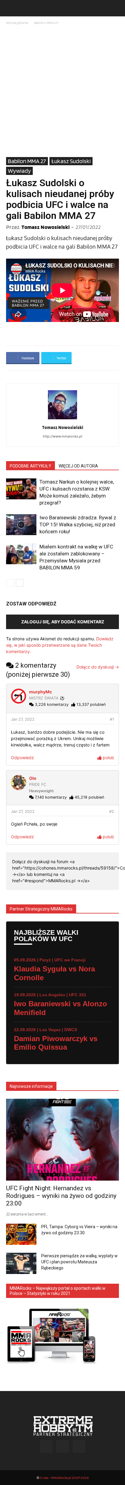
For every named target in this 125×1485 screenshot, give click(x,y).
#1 (112, 719)
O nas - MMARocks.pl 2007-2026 (64, 1477)
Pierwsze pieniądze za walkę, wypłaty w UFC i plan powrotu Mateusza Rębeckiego (79, 1261)
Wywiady (19, 170)
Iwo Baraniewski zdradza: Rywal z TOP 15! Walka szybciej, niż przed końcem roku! (77, 525)
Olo (32, 778)
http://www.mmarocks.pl (62, 436)
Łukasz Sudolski (71, 161)
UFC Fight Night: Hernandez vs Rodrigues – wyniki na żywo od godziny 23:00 (61, 1196)
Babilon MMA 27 (46, 22)
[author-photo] (62, 419)
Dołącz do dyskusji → (97, 666)
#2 (111, 811)
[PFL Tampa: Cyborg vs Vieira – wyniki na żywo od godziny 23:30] (21, 1234)
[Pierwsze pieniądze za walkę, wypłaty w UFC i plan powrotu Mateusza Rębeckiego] (21, 1263)
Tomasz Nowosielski (45, 227)
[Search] (116, 8)
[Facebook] (46, 1446)
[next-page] (19, 583)
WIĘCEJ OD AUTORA (78, 466)
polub (108, 757)
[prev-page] (10, 583)
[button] (10, 8)
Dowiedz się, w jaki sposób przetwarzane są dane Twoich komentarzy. (59, 645)
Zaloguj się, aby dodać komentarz (62, 621)
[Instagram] (62, 1446)
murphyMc (40, 691)
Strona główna (17, 22)
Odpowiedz (22, 757)
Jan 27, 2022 (23, 719)
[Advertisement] (62, 91)
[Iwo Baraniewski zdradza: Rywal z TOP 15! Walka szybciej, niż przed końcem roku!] (21, 524)
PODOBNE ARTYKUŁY (30, 466)
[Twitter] (79, 1446)
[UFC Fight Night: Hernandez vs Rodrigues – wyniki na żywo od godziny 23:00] (62, 1140)
